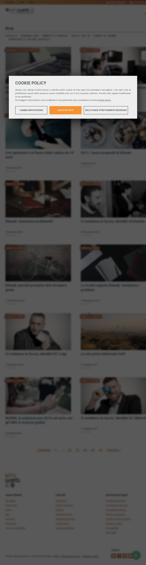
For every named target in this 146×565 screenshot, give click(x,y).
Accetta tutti (65, 110)
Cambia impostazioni (31, 110)
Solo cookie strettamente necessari (106, 110)
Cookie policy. (104, 100)
